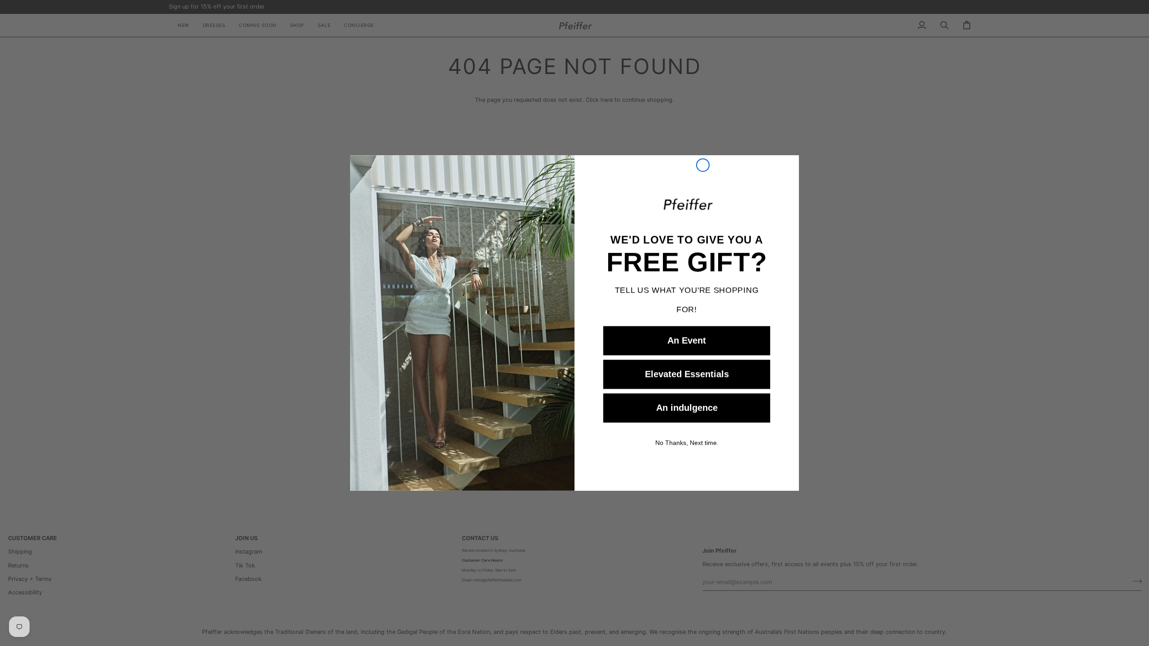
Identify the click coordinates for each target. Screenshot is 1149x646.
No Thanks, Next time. (687, 442)
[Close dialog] (703, 165)
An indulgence (687, 408)
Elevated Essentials (687, 374)
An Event (687, 340)
